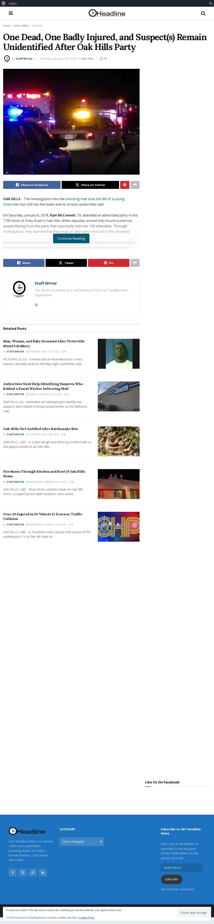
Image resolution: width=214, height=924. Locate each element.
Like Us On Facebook (162, 782)
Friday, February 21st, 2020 (45, 394)
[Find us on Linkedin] (43, 872)
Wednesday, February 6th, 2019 (47, 481)
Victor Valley (21, 25)
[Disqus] (71, 607)
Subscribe (171, 879)
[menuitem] (3, 3)
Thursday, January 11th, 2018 (58, 58)
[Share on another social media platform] (135, 185)
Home (6, 25)
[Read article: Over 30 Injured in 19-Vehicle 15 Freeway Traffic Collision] (119, 527)
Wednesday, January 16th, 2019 (47, 524)
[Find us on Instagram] (33, 872)
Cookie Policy (87, 917)
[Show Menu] (11, 13)
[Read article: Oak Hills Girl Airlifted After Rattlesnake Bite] (119, 441)
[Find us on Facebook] (13, 872)
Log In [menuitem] (13, 3)
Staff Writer (24, 58)
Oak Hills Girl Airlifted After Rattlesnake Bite (40, 429)
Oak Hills (37, 25)
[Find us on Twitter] (23, 872)
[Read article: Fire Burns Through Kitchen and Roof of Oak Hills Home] (119, 484)
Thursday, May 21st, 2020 (43, 351)
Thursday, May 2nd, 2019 (43, 434)
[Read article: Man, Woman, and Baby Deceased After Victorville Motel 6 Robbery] (119, 354)
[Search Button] (203, 13)
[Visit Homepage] (107, 13)
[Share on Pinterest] (124, 185)
